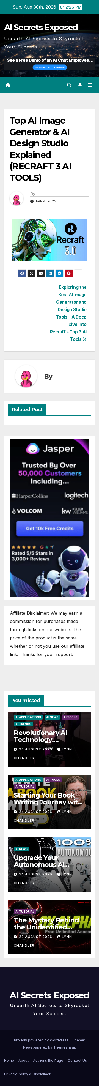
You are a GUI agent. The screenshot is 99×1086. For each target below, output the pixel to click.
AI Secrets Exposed (41, 27)
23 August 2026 (36, 937)
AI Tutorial (24, 786)
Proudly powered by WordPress (42, 1040)
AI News (52, 717)
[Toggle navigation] (90, 85)
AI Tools (70, 717)
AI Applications (28, 717)
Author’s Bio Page (48, 1060)
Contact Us (77, 1060)
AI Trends (23, 724)
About (23, 1060)
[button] (69, 85)
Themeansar (64, 1047)
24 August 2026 (36, 749)
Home (9, 1060)
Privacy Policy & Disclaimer (27, 1074)
